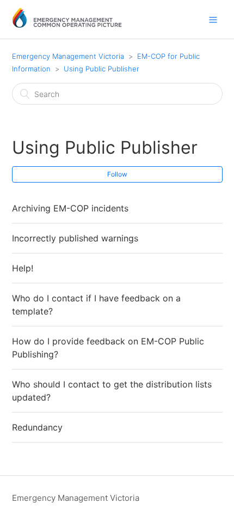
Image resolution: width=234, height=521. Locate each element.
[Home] (67, 25)
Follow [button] (117, 174)
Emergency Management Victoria (68, 56)
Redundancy (37, 427)
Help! (22, 268)
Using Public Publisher (101, 68)
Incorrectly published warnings (75, 238)
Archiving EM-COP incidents (70, 208)
